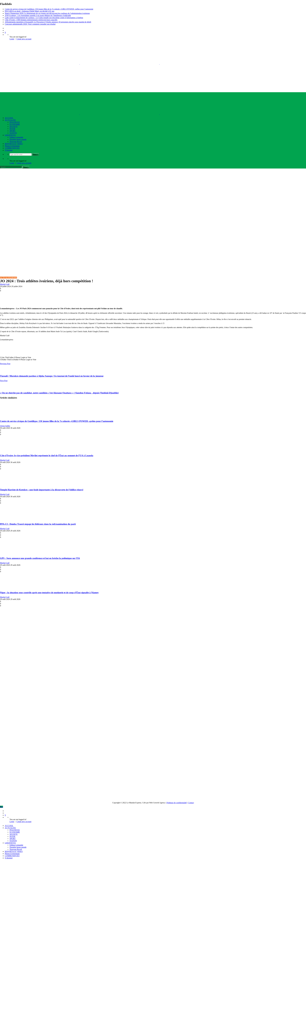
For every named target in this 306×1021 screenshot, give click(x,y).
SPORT (13, 131)
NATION (13, 133)
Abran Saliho (5, 426)
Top (1, 807)
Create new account (23, 39)
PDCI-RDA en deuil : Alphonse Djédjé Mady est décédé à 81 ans (29, 11)
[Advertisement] (153, 186)
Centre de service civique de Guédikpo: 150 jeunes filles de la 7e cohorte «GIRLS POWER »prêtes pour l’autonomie (49, 9)
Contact (191, 803)
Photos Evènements (12, 146)
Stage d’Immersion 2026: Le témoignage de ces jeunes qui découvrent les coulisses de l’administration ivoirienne (47, 13)
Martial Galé (4, 284)
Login (12, 39)
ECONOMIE (15, 124)
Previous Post (5, 364)
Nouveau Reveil (16, 142)
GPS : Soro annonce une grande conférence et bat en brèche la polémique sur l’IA (40, 558)
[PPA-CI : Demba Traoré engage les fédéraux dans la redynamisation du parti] (14, 519)
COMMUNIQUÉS (12, 148)
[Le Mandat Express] (119, 64)
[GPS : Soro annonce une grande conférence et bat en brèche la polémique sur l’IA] (14, 554)
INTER (12, 129)
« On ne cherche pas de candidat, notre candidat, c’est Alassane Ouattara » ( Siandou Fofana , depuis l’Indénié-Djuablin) (59, 393)
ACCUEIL (9, 118)
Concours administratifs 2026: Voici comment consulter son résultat (30, 24)
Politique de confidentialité (177, 803)
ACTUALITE (10, 120)
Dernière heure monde (18, 139)
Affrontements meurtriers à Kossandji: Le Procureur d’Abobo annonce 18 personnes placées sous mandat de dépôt (48, 22)
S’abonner (9, 150)
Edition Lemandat (16, 137)
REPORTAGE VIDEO (14, 144)
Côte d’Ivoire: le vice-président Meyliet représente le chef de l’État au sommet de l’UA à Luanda (46, 455)
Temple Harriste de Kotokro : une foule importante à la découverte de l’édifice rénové (41, 489)
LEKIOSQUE (10, 135)
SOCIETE (14, 126)
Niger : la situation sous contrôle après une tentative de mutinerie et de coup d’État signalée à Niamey (49, 592)
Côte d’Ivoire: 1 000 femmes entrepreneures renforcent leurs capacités (31, 20)
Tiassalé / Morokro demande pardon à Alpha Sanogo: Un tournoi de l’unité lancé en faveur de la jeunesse (51, 376)
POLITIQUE (15, 122)
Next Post (3, 381)
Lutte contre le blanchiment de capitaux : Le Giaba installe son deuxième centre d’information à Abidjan (44, 18)
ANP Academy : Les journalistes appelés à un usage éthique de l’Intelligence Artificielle (38, 15)
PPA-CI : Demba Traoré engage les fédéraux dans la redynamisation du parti (38, 524)
